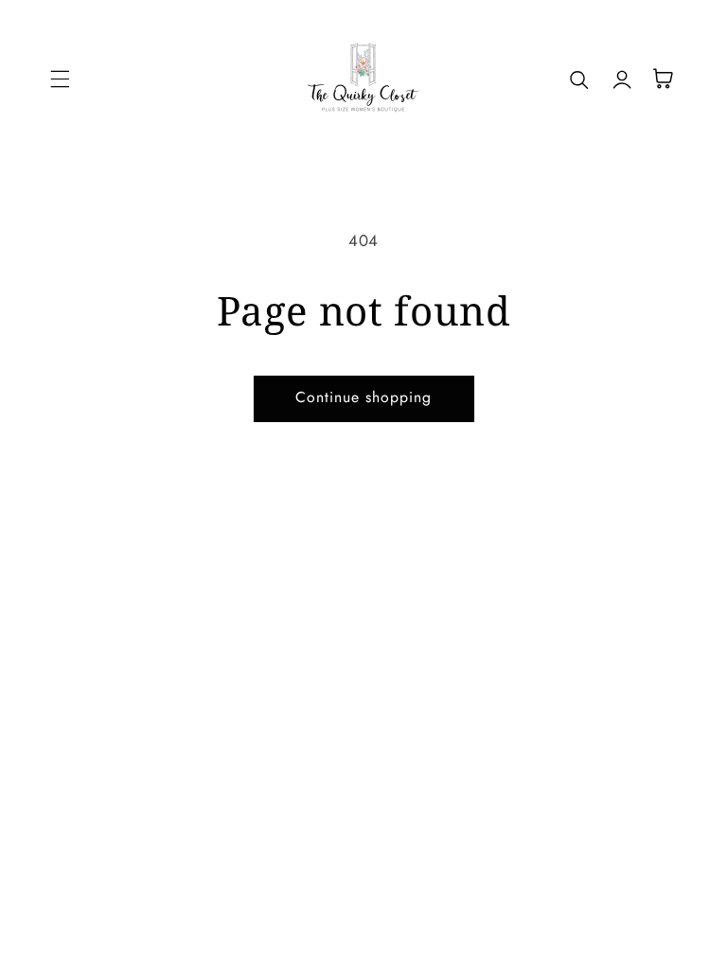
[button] (59, 78)
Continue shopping (364, 397)
